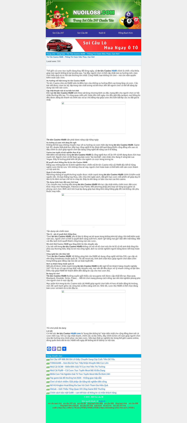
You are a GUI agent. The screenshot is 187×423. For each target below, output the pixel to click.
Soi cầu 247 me (119, 405)
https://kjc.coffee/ (65, 408)
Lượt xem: (52, 61)
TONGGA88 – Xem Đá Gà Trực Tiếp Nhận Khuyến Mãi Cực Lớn (79, 363)
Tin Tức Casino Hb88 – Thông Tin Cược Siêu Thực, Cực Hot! (71, 57)
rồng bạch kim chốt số (69, 405)
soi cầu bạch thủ (55, 403)
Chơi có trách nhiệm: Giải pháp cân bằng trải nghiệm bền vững (78, 382)
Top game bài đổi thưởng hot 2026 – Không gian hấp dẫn (76, 378)
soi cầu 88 (81, 403)
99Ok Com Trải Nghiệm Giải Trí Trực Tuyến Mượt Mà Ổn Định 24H (80, 374)
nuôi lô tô (98, 405)
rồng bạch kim (121, 403)
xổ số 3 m (107, 405)
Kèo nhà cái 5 (121, 408)
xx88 (54, 408)
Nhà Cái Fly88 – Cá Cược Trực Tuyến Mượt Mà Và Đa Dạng (77, 370)
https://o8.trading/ (107, 408)
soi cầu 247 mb (86, 405)
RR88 (83, 408)
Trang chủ (50, 54)
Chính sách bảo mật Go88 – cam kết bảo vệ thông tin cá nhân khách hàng (83, 393)
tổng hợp (61, 54)
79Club (77, 408)
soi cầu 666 (109, 403)
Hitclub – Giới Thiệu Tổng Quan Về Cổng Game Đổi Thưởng (77, 389)
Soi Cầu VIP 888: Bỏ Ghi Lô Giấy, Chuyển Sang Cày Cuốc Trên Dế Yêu (82, 359)
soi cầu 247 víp (69, 403)
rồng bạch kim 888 (95, 403)
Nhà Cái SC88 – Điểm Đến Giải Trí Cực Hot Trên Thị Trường (77, 367)
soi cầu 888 (133, 403)
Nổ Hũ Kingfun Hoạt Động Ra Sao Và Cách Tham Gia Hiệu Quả (79, 385)
